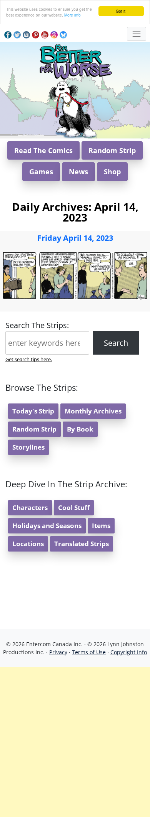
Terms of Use (89, 652)
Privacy (58, 652)
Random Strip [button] (112, 150)
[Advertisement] (75, 742)
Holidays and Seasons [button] (47, 525)
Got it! (121, 11)
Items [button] (101, 525)
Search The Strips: (37, 325)
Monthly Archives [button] (93, 411)
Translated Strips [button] (81, 543)
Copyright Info (128, 652)
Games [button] (41, 171)
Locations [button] (28, 543)
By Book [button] (80, 429)
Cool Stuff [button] (74, 507)
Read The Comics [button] (43, 150)
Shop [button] (112, 171)
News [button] (78, 171)
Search (116, 343)
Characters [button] (30, 507)
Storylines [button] (28, 447)
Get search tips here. (28, 359)
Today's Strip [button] (33, 411)
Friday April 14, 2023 (75, 238)
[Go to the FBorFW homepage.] (75, 60)
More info (72, 15)
